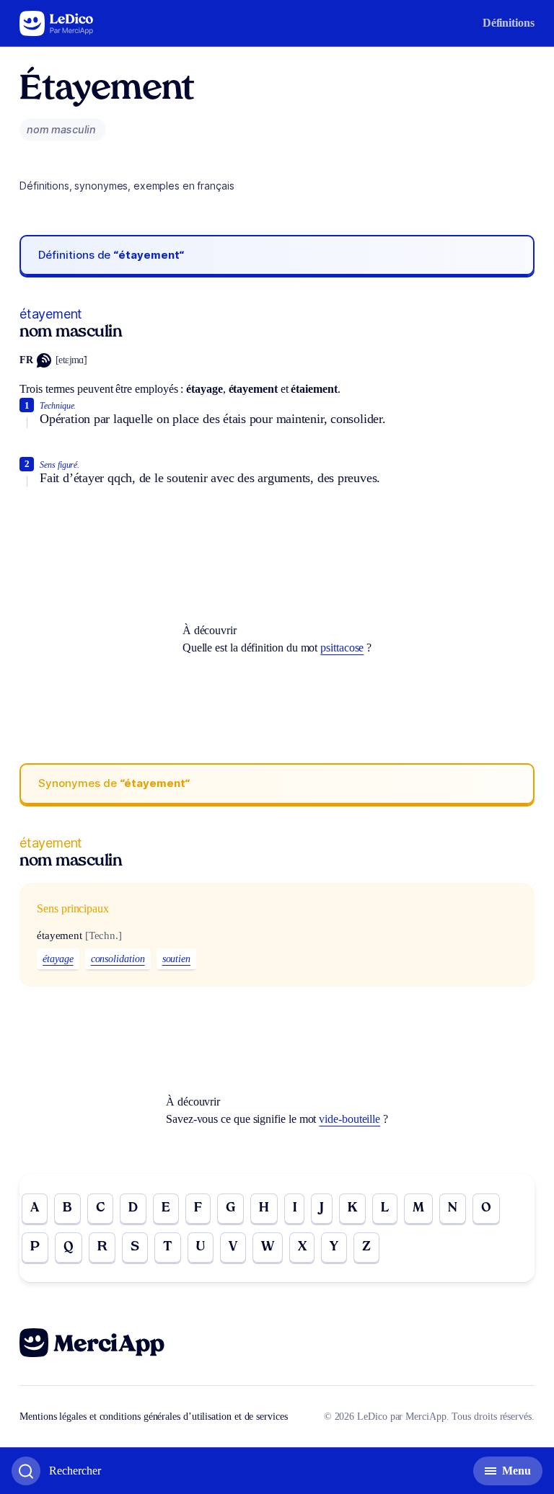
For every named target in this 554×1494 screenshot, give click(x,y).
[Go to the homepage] (56, 23)
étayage (58, 958)
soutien (176, 958)
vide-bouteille (349, 1119)
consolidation (118, 958)
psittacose (342, 647)
